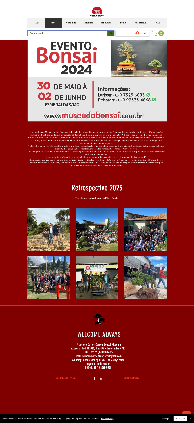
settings (165, 418)
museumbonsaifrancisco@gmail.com (102, 356)
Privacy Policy (107, 418)
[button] (158, 33)
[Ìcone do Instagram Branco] (101, 378)
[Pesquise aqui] (110, 33)
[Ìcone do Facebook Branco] (94, 378)
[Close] (190, 418)
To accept (180, 418)
